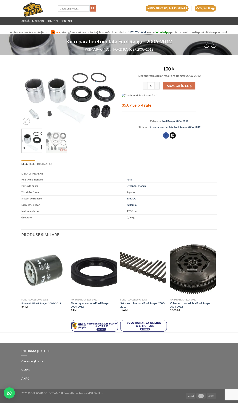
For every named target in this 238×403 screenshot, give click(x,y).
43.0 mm (132, 204)
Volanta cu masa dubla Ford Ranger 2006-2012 (190, 305)
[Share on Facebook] (166, 135)
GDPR (25, 369)
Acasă (25, 21)
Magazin (38, 21)
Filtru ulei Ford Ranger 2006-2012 (41, 303)
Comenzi (52, 21)
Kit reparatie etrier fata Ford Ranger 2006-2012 (174, 127)
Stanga (142, 185)
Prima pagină (97, 49)
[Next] (109, 94)
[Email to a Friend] (173, 135)
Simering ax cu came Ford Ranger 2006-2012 (90, 305)
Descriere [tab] (28, 163)
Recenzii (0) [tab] (44, 163)
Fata (129, 179)
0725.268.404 (137, 32)
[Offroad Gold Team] (36, 8)
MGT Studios (94, 393)
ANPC (25, 378)
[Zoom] (26, 121)
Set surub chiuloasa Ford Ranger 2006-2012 (142, 305)
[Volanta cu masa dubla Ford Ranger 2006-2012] (193, 269)
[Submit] (93, 8)
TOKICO (131, 198)
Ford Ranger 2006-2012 (133, 49)
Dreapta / (132, 185)
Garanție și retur (32, 361)
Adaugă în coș (179, 85)
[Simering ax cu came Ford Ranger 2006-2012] (94, 269)
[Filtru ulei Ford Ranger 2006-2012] (44, 269)
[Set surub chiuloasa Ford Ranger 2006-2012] (143, 269)
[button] (9, 393)
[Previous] (28, 94)
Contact (67, 21)
